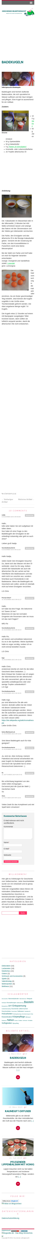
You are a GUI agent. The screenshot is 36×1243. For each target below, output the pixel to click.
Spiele (4, 979)
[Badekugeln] (18, 1050)
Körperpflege (9, 494)
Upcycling (15, 1023)
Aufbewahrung (20, 1002)
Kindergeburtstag (17, 1014)
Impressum (6, 1230)
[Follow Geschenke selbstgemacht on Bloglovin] (10, 1201)
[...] (18, 1070)
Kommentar (8, 827)
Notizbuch (4, 1020)
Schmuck (25, 1020)
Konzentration (7, 1017)
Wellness (5, 986)
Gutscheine (14, 1011)
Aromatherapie (11, 1002)
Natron (33, 123)
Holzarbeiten (7, 1014)
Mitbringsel (28, 1017)
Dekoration (6, 966)
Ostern (4, 974)
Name (6, 842)
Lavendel (11, 263)
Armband (4, 1002)
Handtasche (27, 1011)
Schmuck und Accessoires (12, 976)
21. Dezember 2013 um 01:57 (11, 599)
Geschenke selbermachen (19, 1008)
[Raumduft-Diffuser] (18, 1104)
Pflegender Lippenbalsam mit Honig (18, 1163)
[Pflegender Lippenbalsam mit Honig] (18, 1155)
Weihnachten (7, 984)
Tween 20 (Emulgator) (17, 147)
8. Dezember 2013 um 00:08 (11, 517)
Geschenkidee (6, 1011)
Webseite (7, 855)
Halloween (20, 1011)
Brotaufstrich (5, 1006)
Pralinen (20, 1020)
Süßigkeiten (7, 1023)
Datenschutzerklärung (10, 1218)
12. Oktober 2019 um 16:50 (11, 798)
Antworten (29, 515)
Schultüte (30, 1020)
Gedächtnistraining (6, 1008)
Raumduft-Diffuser (18, 1111)
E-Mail (6, 849)
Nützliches (6, 971)
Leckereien (6, 968)
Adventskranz (22, 998)
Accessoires (5, 998)
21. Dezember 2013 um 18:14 (11, 630)
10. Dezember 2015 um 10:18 (11, 659)
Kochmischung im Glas (27, 1014)
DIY (10, 1006)
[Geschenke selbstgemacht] (18, 12)
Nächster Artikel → (26, 499)
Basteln (29, 1002)
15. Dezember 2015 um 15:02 (11, 749)
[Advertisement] (18, 38)
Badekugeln (18, 1057)
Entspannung (19, 1005)
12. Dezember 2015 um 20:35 (11, 693)
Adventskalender (13, 998)
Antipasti (29, 998)
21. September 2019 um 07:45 (12, 774)
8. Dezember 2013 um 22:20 (11, 549)
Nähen (10, 1020)
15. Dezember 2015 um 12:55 (11, 734)
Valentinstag (7, 981)
